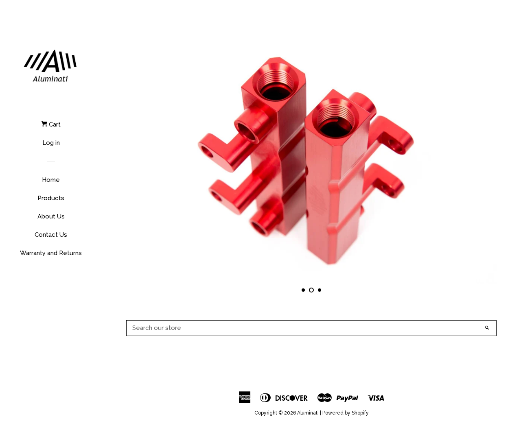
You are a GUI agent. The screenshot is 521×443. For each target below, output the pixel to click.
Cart (54, 124)
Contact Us (51, 234)
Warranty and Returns (51, 253)
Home (51, 179)
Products (50, 198)
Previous (143, 160)
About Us (51, 216)
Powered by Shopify (345, 413)
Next (479, 160)
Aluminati (308, 413)
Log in (51, 142)
